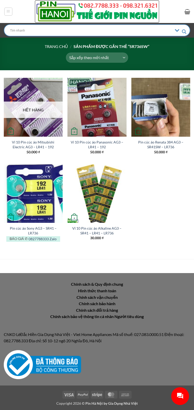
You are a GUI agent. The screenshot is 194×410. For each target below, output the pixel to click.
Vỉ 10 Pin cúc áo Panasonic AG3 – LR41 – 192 (97, 144)
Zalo (53, 239)
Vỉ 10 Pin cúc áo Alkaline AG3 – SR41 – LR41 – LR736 (97, 230)
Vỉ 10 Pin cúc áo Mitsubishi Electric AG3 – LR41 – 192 (33, 144)
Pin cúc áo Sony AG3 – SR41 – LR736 (33, 230)
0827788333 (39, 239)
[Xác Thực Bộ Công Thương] (42, 364)
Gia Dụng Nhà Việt (123, 403)
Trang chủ (56, 46)
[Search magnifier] (184, 32)
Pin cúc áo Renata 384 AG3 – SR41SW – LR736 (160, 144)
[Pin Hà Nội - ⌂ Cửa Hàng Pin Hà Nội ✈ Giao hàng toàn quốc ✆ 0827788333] (97, 11)
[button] (8, 12)
